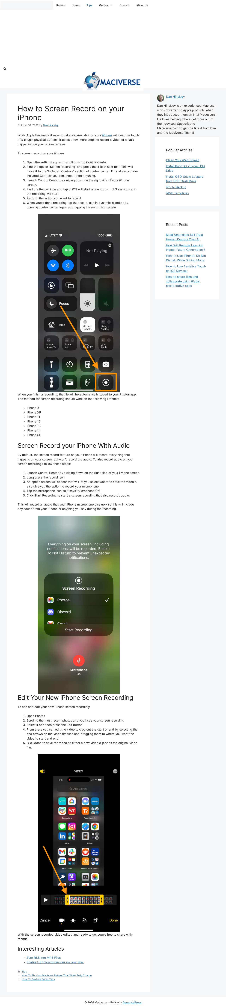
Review (61, 5)
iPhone (107, 135)
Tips (89, 5)
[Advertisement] (113, 37)
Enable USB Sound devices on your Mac (55, 962)
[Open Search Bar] (5, 69)
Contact (124, 5)
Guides (103, 5)
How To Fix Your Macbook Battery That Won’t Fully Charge (57, 975)
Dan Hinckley (175, 96)
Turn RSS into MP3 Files (44, 957)
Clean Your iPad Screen (182, 160)
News (76, 5)
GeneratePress (132, 1002)
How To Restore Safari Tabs (38, 979)
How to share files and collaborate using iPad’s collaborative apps (183, 281)
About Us (142, 5)
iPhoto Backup (176, 187)
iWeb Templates (177, 193)
